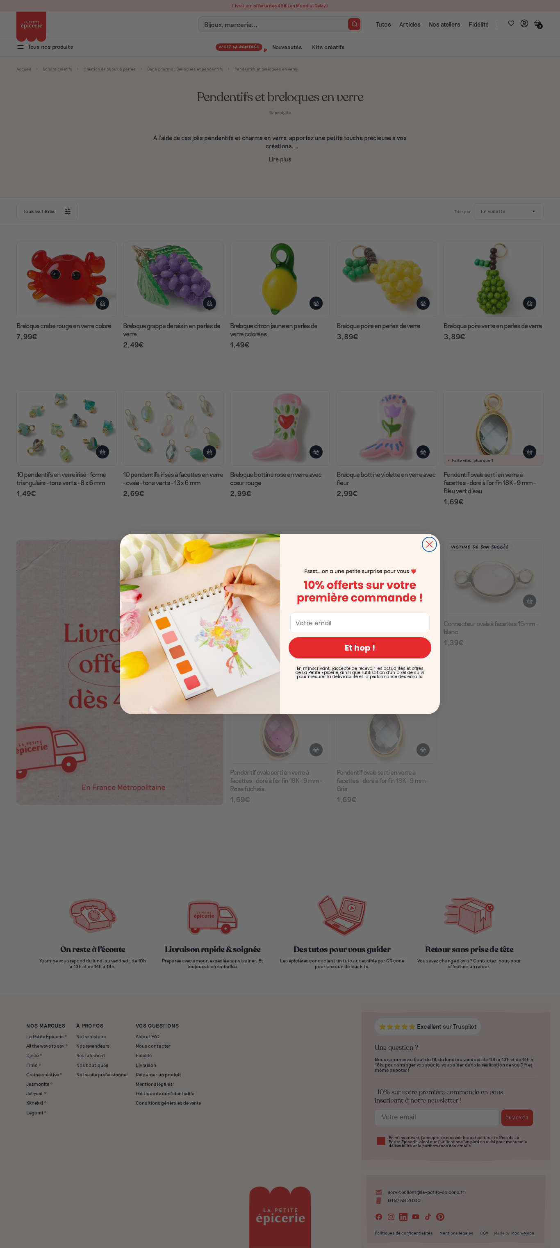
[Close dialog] (429, 544)
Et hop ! (360, 647)
